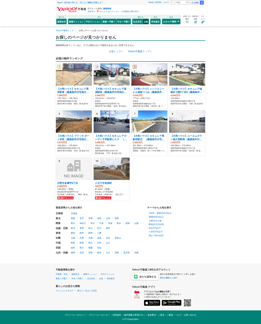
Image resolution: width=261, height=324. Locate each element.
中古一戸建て (123, 21)
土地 (146, 21)
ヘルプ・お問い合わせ (185, 314)
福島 (117, 218)
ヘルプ (166, 2)
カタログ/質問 (169, 21)
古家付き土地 (155, 220)
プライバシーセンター (99, 314)
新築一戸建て (109, 21)
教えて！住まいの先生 (87, 290)
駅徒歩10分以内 (156, 224)
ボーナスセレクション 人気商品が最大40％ (119, 11)
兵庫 (82, 237)
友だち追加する (147, 276)
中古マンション (93, 21)
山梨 (136, 223)
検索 (202, 3)
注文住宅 (137, 21)
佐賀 (82, 252)
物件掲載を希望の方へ (134, 314)
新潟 (73, 227)
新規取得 (107, 8)
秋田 (99, 218)
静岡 (90, 232)
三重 (99, 232)
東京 (73, 223)
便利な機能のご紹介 (168, 277)
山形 (108, 218)
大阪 (73, 237)
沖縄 (136, 252)
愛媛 (90, 247)
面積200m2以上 (156, 216)
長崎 (90, 252)
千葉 (101, 223)
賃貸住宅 (61, 21)
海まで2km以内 (156, 235)
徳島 (73, 247)
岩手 (82, 218)
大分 (108, 252)
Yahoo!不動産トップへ (140, 51)
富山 (90, 227)
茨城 (110, 223)
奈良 (108, 237)
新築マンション (76, 21)
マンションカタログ (64, 290)
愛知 (73, 232)
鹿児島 (126, 252)
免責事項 (151, 314)
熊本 (99, 252)
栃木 (119, 223)
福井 (108, 227)
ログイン (91, 11)
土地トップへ (116, 51)
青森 (73, 218)
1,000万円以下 (156, 231)
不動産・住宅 (62, 274)
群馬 (128, 223)
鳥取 (73, 242)
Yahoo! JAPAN (154, 2)
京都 (90, 237)
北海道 (74, 213)
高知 (99, 247)
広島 (99, 242)
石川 (99, 227)
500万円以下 (155, 227)
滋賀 (99, 237)
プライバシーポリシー (75, 314)
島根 (82, 242)
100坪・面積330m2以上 (160, 212)
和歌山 (118, 237)
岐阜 (82, 232)
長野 (82, 227)
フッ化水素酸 (193, 2)
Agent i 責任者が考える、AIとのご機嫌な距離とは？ (80, 2)
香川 (82, 247)
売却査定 (155, 21)
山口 (108, 242)
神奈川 (83, 223)
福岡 (73, 252)
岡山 (90, 242)
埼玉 (92, 223)
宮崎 (117, 252)
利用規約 (117, 314)
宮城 (90, 218)
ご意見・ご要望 (165, 314)
